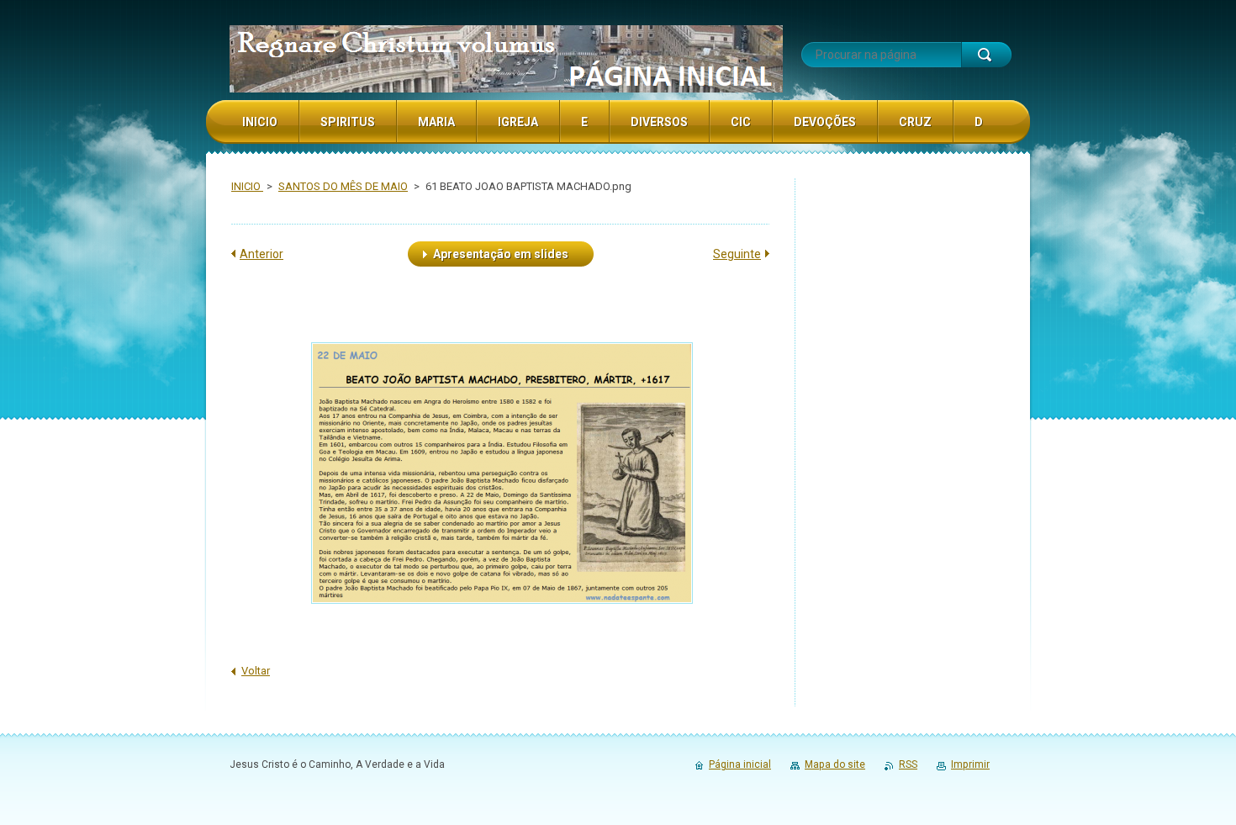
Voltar (255, 670)
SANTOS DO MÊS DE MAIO (343, 186)
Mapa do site (835, 764)
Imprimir (970, 764)
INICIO (247, 186)
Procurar (986, 54)
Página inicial (740, 764)
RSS (908, 764)
